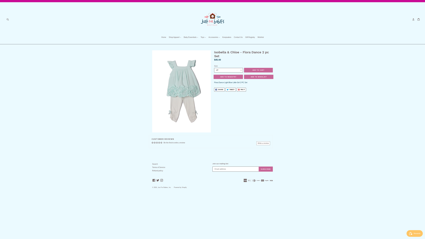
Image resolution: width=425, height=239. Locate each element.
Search (155, 164)
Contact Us (238, 37)
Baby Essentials (191, 37)
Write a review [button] (263, 143)
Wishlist (261, 37)
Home (163, 37)
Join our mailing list (220, 164)
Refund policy (157, 171)
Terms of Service (158, 167)
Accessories (215, 37)
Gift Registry (250, 37)
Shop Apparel (175, 37)
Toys (204, 37)
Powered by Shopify (180, 187)
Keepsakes (226, 37)
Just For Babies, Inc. (164, 187)
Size (216, 66)
